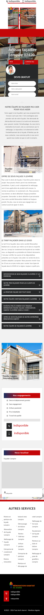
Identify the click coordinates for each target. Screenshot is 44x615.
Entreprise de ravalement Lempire (8, 552)
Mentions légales (34, 610)
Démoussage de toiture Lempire (22, 526)
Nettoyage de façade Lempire (8, 542)
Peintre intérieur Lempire (21, 536)
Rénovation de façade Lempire (8, 532)
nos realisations (15, 63)
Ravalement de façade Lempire (36, 533)
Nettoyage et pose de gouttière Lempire (36, 558)
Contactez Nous (29, 63)
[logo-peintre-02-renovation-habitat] (22, 10)
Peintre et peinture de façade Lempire (8, 521)
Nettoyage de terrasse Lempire (37, 524)
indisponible (14, 1)
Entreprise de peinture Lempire (22, 556)
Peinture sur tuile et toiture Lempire (36, 545)
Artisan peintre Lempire (21, 546)
